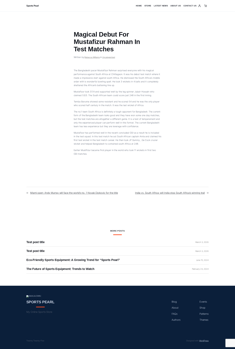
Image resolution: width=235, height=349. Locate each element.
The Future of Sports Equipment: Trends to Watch (60, 269)
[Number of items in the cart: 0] (205, 6)
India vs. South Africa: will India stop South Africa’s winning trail (170, 192)
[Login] (199, 6)
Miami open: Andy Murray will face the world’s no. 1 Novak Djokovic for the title (74, 192)
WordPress (204, 340)
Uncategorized (108, 57)
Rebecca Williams (92, 57)
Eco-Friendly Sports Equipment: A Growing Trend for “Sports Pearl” (73, 260)
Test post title (35, 242)
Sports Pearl (32, 6)
